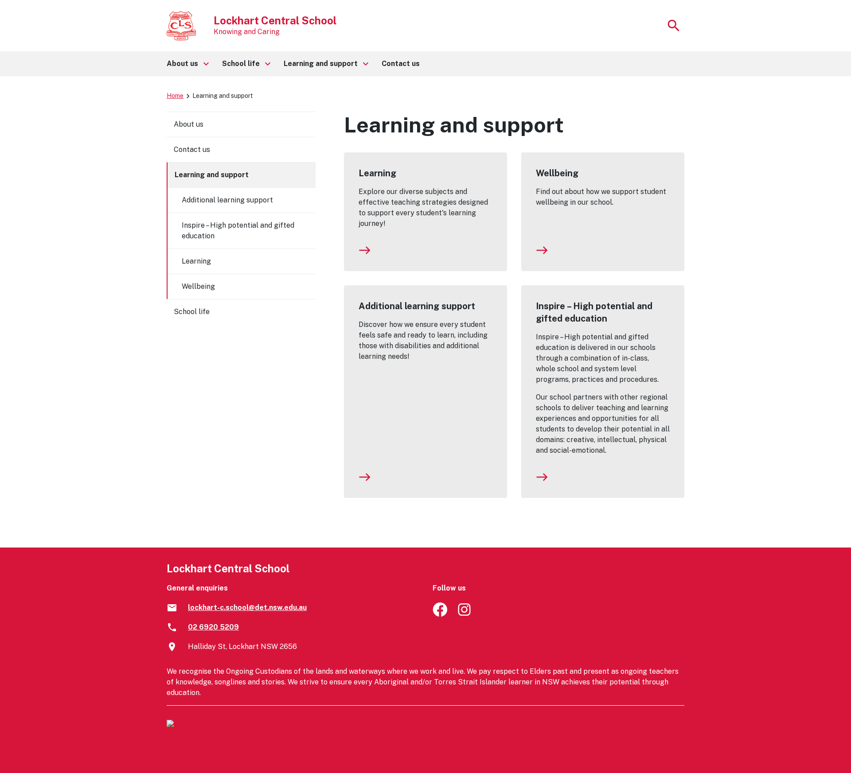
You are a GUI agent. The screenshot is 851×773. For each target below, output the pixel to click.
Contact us (192, 149)
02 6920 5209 (213, 627)
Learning (377, 173)
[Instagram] (465, 614)
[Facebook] (440, 614)
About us (188, 124)
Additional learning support (417, 306)
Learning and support (212, 175)
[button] (187, 63)
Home (175, 95)
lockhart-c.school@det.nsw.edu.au (247, 607)
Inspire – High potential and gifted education (594, 312)
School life (192, 311)
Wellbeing (557, 173)
